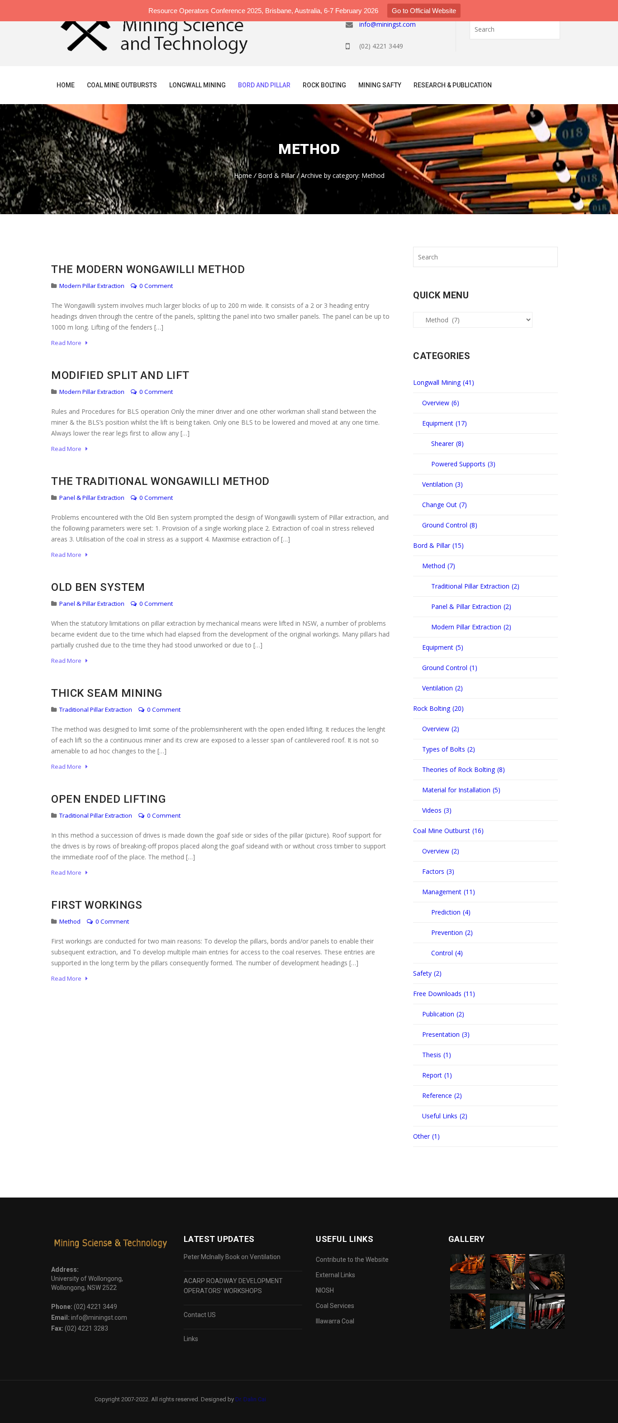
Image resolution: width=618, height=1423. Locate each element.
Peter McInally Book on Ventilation (232, 1256)
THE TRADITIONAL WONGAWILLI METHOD (160, 481)
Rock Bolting (324, 85)
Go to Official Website (424, 10)
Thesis (436, 1054)
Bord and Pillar (264, 85)
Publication (443, 1014)
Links (191, 1338)
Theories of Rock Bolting (463, 769)
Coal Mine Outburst (448, 830)
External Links (335, 1275)
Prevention (452, 932)
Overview (440, 402)
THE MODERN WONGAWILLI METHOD (148, 269)
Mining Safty (379, 85)
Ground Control (449, 525)
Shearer (447, 443)
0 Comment (155, 286)
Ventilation (442, 484)
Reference (442, 1095)
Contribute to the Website (352, 1259)
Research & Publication (453, 85)
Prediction (451, 912)
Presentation (446, 1034)
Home (66, 85)
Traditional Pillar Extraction (95, 709)
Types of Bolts (448, 749)
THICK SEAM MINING (106, 693)
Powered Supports (463, 464)
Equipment (444, 423)
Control (447, 953)
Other (426, 1136)
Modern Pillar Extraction (91, 286)
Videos (437, 810)
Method (70, 921)
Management (448, 891)
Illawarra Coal (335, 1321)
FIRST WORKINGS (96, 905)
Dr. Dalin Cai (250, 1399)
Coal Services (335, 1305)
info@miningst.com (387, 24)
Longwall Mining (197, 85)
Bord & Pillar (276, 175)
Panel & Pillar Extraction (91, 497)
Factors (438, 871)
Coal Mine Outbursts (122, 85)
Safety (427, 973)
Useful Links (444, 1116)
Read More (68, 343)
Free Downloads (444, 993)
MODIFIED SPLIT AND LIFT (120, 375)
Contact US (200, 1314)
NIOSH (325, 1290)
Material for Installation (461, 790)
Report (437, 1075)
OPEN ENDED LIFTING (108, 799)
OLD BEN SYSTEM (98, 587)
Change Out (444, 504)
